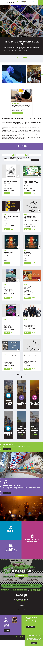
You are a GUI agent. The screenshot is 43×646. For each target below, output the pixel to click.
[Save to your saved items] (18, 175)
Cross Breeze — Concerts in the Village (10, 182)
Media (20, 608)
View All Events (21, 57)
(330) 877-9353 (27, 328)
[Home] (21, 2)
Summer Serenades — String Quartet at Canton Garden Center (31, 182)
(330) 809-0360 (6, 329)
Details (6, 193)
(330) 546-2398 (6, 225)
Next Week (28, 157)
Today (11, 157)
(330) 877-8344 (6, 293)
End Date (18, 153)
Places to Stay (27, 603)
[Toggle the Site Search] (36, 2)
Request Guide (7, 631)
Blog (24, 609)
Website (12, 190)
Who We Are (21, 605)
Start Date (5, 153)
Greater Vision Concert (29, 321)
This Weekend (23, 157)
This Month (12, 158)
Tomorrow (14, 157)
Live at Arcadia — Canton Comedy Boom (11, 217)
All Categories (32, 154)
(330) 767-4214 (6, 190)
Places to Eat (19, 603)
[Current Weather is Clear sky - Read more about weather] (33, 2)
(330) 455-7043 (27, 226)
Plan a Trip (35, 603)
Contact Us (37, 608)
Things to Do (5, 603)
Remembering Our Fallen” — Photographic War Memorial (30, 217)
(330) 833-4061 (6, 365)
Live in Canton (26, 608)
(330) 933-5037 (27, 294)
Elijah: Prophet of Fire (8, 252)
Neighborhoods (7, 160)
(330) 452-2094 (27, 190)
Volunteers (20, 609)
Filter (34, 160)
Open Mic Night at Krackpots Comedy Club (10, 321)
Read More (7, 449)
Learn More (21, 575)
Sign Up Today (30, 626)
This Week (18, 157)
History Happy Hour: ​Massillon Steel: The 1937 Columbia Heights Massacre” (11, 357)
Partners (32, 608)
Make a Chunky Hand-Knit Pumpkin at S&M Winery (31, 286)
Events (12, 603)
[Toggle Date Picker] (13, 155)
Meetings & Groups (7, 608)
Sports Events (15, 608)
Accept (33, 643)
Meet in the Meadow (8, 286)
